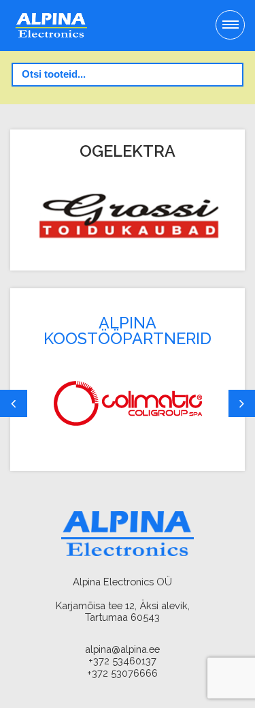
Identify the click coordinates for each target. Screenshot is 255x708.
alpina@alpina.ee (122, 649)
